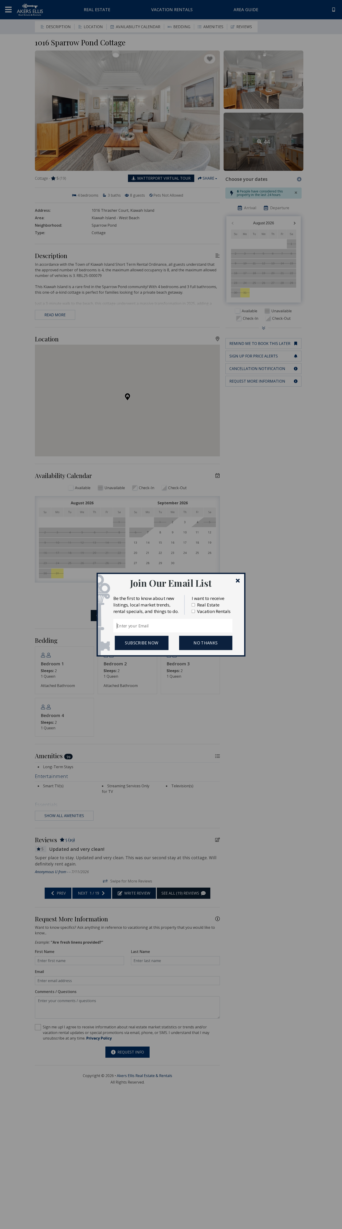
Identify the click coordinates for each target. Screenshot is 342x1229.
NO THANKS (206, 643)
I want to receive (208, 598)
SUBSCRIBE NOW (141, 643)
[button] (170, 583)
